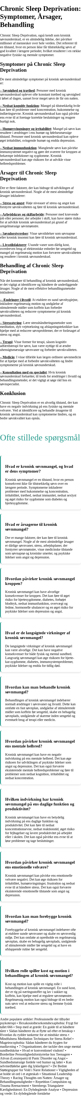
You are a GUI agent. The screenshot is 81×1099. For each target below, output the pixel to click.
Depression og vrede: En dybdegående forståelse (39, 1091)
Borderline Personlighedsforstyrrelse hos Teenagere (35, 1054)
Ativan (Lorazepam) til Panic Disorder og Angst (32, 1058)
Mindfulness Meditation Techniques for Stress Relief (35, 1039)
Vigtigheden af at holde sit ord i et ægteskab (39, 1072)
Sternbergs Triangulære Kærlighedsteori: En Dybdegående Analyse (32, 1087)
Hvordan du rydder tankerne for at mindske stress (34, 1035)
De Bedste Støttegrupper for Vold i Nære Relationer (33, 1068)
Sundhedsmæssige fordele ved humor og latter (32, 1062)
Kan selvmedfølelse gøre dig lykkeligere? (36, 1064)
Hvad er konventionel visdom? (43, 1050)
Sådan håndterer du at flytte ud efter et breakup (41, 1031)
